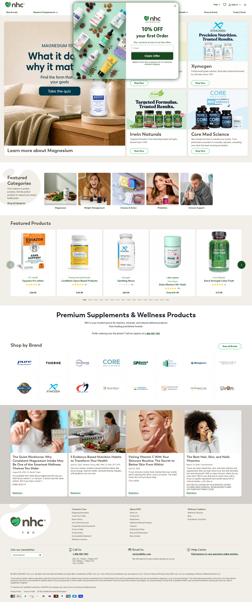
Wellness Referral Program (141, 523)
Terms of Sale (77, 529)
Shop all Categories (16, 203)
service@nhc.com (141, 554)
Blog (189, 516)
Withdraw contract (79, 539)
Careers (133, 526)
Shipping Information (80, 513)
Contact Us (134, 516)
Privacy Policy (77, 533)
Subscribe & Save (137, 529)
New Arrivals (135, 536)
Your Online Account (80, 523)
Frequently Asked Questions (83, 526)
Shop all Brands (229, 346)
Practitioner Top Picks (197, 519)
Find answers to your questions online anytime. (214, 554)
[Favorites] (224, 4)
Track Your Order (79, 516)
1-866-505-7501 (152, 333)
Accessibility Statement (81, 536)
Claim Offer (152, 56)
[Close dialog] (175, 6)
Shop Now (139, 83)
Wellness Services (195, 513)
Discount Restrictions (139, 533)
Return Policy (77, 519)
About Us (133, 513)
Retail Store (134, 519)
